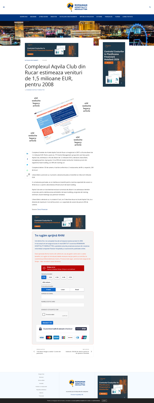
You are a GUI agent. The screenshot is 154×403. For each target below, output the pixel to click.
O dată (48, 289)
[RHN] (77, 7)
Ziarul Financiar (42, 209)
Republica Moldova (87, 16)
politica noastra (80, 400)
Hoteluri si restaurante (68, 16)
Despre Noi (23, 16)
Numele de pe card (48, 301)
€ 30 (57, 277)
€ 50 (70, 277)
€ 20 (50, 277)
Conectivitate (128, 16)
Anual (77, 289)
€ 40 (63, 277)
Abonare (33, 16)
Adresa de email (47, 293)
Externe (99, 16)
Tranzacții (108, 16)
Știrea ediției (43, 16)
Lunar (63, 289)
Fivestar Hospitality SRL (77, 394)
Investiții (54, 16)
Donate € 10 (47, 323)
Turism (117, 16)
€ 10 (44, 277)
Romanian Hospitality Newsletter (35, 90)
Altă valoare (46, 282)
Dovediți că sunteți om (49, 309)
